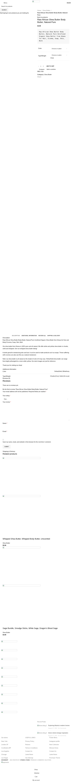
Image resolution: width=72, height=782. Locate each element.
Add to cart (50, 66)
